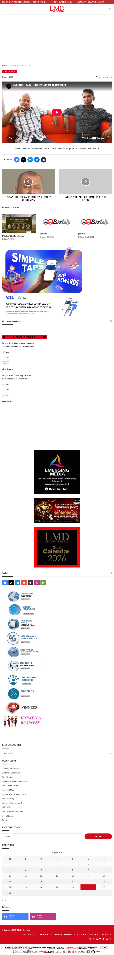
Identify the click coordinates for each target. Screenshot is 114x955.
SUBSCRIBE (81, 934)
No (7, 357)
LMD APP (6, 807)
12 (41, 876)
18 (26, 882)
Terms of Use (8, 790)
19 (41, 882)
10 (10, 876)
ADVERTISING (56, 934)
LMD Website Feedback (12, 812)
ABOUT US (33, 934)
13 (57, 876)
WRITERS (43, 934)
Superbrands (7, 777)
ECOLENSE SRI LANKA (13, 236)
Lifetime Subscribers (11, 773)
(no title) (43, 234)
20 (57, 882)
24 (10, 887)
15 (88, 876)
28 (73, 887)
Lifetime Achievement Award (14, 781)
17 (10, 882)
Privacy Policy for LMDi (12, 803)
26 (41, 887)
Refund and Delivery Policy (14, 794)
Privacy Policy (8, 799)
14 (73, 876)
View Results (7, 369)
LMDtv (13, 65)
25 (26, 887)
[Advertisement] (57, 43)
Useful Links (7, 816)
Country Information (11, 769)
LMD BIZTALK (23, 65)
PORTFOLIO (69, 934)
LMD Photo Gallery (10, 786)
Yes (8, 352)
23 (104, 882)
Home (6, 65)
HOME (23, 934)
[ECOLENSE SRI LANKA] (19, 223)
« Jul (4, 900)
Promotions (7, 820)
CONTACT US (105, 934)
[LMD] (57, 9)
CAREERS (93, 934)
